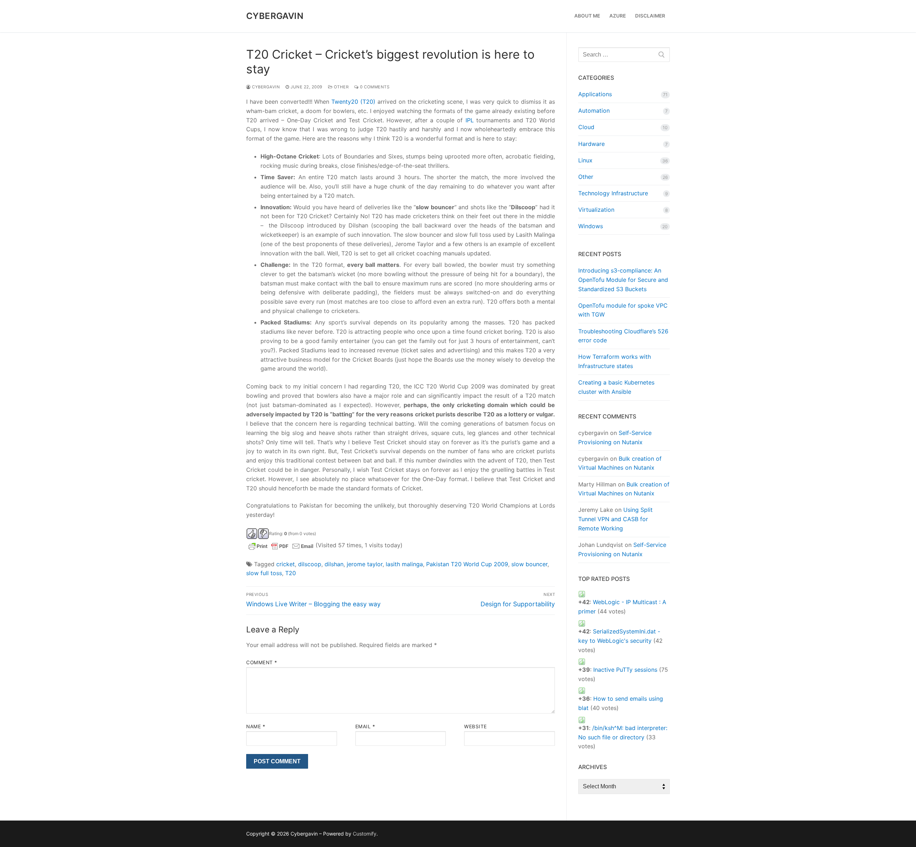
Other (340, 86)
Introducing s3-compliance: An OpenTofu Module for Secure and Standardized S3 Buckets (623, 280)
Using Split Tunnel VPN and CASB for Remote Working (615, 519)
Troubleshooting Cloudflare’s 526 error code (623, 336)
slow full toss (264, 573)
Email (365, 726)
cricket (285, 564)
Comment (261, 662)
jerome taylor (365, 564)
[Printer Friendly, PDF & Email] (281, 546)
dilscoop (309, 564)
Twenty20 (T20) (353, 101)
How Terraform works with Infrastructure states (614, 361)
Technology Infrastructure (613, 193)
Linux (585, 160)
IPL (470, 120)
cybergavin (265, 86)
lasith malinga (404, 564)
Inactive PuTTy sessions (625, 669)
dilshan (334, 564)
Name (255, 726)
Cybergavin (274, 16)
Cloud (586, 127)
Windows (590, 226)
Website (475, 726)
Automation (594, 110)
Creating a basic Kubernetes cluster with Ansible (616, 387)
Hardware (591, 143)
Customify (364, 834)
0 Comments (374, 86)
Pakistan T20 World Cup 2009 (467, 564)
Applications (595, 94)
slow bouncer (529, 564)
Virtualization (596, 209)
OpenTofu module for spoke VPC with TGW (623, 310)
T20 (290, 573)
